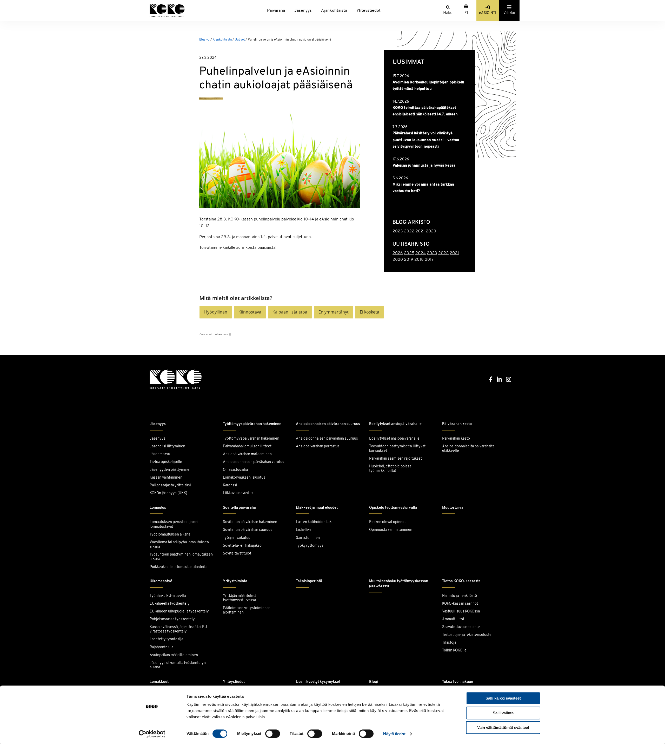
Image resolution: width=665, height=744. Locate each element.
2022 (409, 231)
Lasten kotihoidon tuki (314, 522)
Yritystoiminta (235, 581)
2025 (409, 253)
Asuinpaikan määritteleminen (174, 655)
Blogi (373, 682)
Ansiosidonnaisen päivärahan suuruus (328, 424)
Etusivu (204, 39)
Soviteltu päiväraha (239, 508)
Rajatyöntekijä (161, 647)
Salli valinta (503, 713)
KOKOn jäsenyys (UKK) (168, 493)
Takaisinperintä (309, 581)
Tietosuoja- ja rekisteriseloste (466, 635)
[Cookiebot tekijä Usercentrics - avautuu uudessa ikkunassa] (152, 734)
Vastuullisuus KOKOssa (461, 612)
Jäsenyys (303, 11)
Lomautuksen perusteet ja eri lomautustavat (174, 524)
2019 (408, 260)
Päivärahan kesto (457, 424)
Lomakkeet (159, 682)
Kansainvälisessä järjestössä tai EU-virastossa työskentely (179, 629)
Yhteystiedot (368, 11)
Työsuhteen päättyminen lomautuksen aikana (181, 557)
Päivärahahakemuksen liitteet (247, 446)
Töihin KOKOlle (454, 650)
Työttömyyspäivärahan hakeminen (252, 424)
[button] (216, 312)
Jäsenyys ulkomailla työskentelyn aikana (178, 665)
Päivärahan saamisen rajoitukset (395, 459)
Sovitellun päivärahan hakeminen (250, 522)
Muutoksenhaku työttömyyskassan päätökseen (398, 583)
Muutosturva (452, 508)
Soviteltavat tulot (237, 554)
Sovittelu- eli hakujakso (242, 546)
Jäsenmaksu (160, 454)
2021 (420, 231)
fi (466, 13)
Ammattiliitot (453, 619)
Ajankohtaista (334, 11)
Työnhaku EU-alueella (168, 596)
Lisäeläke (303, 530)
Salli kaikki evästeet (503, 698)
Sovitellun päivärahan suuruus (247, 530)
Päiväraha (276, 11)
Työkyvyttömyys (309, 546)
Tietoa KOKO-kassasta (461, 581)
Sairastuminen (308, 538)
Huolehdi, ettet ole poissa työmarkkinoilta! (390, 469)
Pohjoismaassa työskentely (172, 619)
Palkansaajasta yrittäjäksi (170, 485)
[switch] (272, 733)
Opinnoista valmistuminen (390, 530)
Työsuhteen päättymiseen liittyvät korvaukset (397, 449)
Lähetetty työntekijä (166, 639)
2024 (420, 253)
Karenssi (230, 485)
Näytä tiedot (394, 734)
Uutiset (240, 39)
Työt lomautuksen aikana (170, 535)
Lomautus (158, 508)
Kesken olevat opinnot (387, 522)
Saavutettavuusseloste (461, 627)
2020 (431, 231)
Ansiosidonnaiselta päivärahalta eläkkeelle (468, 449)
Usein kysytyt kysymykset (318, 682)
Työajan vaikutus (236, 538)
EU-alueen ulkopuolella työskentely (179, 612)
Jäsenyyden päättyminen (170, 470)
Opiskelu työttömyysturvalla (393, 508)
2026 (398, 253)
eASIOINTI (487, 13)
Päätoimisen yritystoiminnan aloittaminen (246, 610)
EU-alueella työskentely (170, 604)
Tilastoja (449, 643)
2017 (429, 260)
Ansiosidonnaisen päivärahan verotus (253, 462)
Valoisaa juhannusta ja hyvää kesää (424, 166)
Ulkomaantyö (161, 581)
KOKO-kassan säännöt (460, 604)
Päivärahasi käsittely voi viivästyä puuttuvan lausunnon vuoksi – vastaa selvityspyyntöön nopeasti (426, 140)
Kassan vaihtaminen (166, 478)
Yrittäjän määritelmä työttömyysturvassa (239, 598)
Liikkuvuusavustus (238, 493)
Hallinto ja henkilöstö (459, 596)
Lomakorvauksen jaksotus (244, 478)
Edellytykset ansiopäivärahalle (395, 424)
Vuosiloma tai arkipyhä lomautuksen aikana (179, 544)
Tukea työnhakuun (457, 682)
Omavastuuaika (235, 470)
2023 (398, 231)
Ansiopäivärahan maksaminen (247, 454)
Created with (214, 334)
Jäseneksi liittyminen (167, 446)
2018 (419, 260)
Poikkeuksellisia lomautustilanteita (178, 567)
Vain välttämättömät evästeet (503, 727)
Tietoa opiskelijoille (166, 462)
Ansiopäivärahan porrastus (318, 446)
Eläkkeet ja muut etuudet (317, 508)
